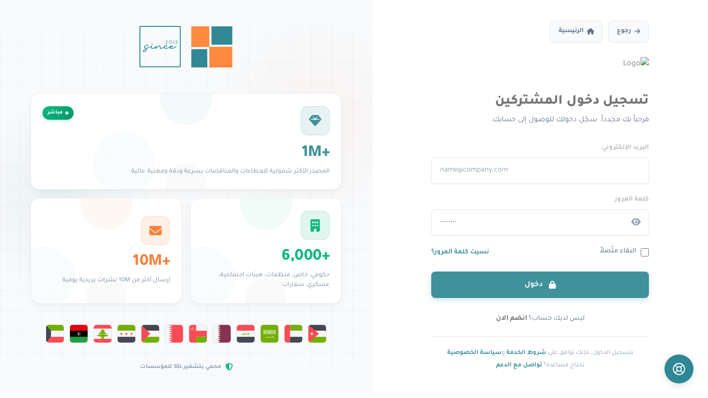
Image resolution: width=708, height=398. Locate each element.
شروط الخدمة (526, 353)
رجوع (624, 31)
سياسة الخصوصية (474, 353)
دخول (535, 285)
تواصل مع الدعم (519, 365)
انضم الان (511, 318)
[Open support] (678, 368)
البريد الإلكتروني (625, 147)
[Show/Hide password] (636, 222)
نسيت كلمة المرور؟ (460, 252)
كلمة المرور (632, 199)
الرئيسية (571, 31)
